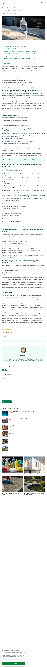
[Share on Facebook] (3, 370)
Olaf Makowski (5, 13)
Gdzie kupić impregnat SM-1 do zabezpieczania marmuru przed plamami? (19, 58)
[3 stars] (6, 330)
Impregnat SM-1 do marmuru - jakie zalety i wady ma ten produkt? (17, 56)
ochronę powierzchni (21, 133)
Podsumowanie (7, 63)
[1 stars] (3, 330)
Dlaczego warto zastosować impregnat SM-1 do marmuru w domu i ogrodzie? (20, 51)
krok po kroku (11, 170)
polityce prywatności (18, 657)
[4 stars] (8, 330)
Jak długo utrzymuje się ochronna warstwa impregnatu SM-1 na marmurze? (19, 60)
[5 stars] (10, 330)
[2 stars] (4, 330)
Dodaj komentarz (6, 401)
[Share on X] (6, 370)
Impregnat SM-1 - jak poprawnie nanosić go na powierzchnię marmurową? (19, 53)
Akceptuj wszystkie (13, 663)
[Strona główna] (2, 7)
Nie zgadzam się (14, 660)
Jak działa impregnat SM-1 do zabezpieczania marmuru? (16, 46)
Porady (5, 7)
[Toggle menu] (44, 2)
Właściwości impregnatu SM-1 (10, 48)
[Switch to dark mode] (42, 3)
